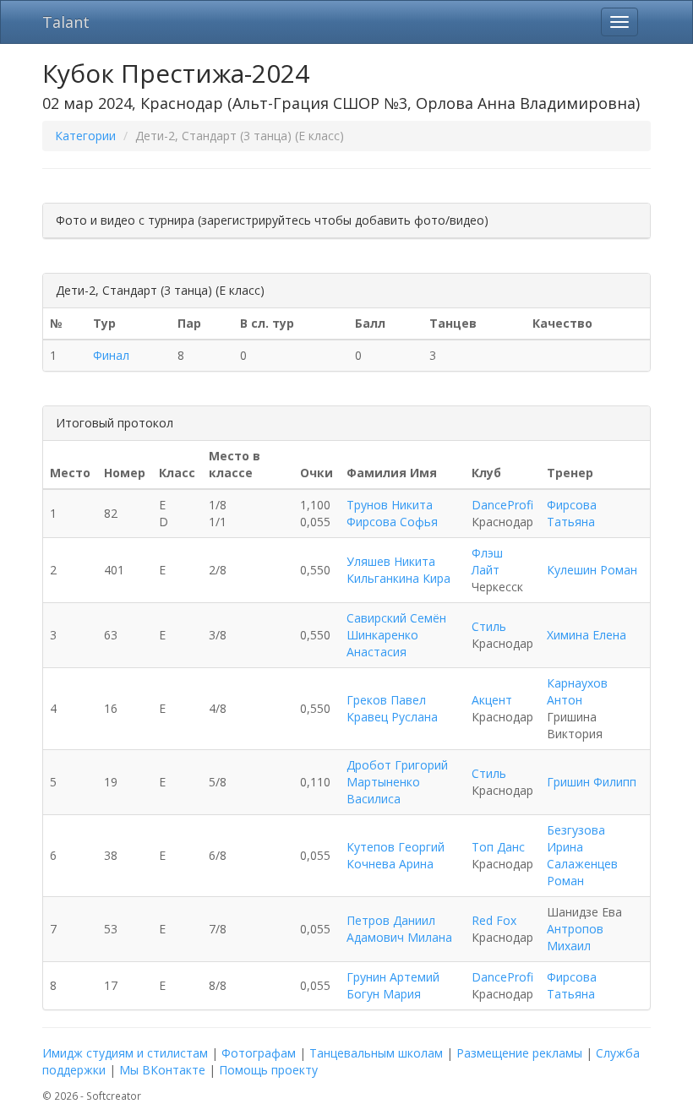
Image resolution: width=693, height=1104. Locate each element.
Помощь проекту (268, 1070)
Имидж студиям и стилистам (125, 1053)
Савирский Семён (396, 618)
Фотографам (258, 1053)
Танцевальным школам (376, 1053)
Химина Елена (586, 635)
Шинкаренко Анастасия (382, 643)
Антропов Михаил (575, 937)
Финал (111, 355)
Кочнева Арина (390, 864)
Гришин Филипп (591, 782)
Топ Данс (498, 847)
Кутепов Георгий (395, 847)
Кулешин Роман (592, 570)
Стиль (489, 626)
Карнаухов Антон (577, 691)
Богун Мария (383, 994)
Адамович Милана (399, 937)
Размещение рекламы (519, 1053)
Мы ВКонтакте (162, 1070)
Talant (66, 22)
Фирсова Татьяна (572, 513)
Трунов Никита (389, 505)
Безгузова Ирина (576, 838)
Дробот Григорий (397, 765)
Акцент (492, 700)
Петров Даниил (390, 920)
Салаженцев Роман (582, 872)
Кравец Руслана (392, 717)
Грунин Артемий (392, 977)
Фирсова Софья (392, 522)
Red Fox (494, 920)
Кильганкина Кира (398, 578)
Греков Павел (386, 700)
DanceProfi (502, 505)
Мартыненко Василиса (383, 790)
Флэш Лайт (487, 561)
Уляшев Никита (390, 561)
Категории (85, 136)
